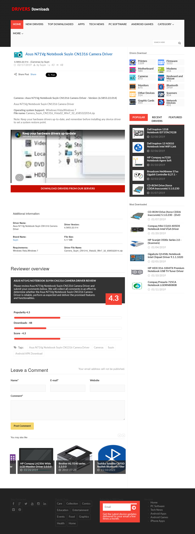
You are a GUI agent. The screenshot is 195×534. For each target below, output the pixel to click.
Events (61, 516)
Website (94, 380)
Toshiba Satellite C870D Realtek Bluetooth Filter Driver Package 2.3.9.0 (104, 466)
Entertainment (81, 510)
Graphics (84, 516)
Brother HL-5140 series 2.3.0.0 (65, 465)
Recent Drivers (157, 119)
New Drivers (34, 24)
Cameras (98, 347)
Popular (139, 117)
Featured (175, 117)
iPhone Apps (158, 521)
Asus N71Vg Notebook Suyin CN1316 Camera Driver (69, 54)
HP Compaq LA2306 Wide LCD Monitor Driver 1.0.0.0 (29, 465)
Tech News (96, 24)
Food (72, 516)
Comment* (17, 396)
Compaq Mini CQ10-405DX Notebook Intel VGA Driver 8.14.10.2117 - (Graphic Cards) (165, 229)
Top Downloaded (60, 24)
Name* (15, 380)
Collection (72, 503)
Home (17, 24)
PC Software (118, 24)
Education (62, 510)
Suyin (43, 65)
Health (60, 523)
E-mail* (54, 380)
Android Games (142, 24)
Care (59, 503)
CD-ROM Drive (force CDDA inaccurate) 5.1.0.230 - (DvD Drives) (163, 188)
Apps (81, 24)
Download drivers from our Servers (68, 188)
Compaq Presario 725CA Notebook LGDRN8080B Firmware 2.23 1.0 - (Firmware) (165, 285)
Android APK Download (29, 353)
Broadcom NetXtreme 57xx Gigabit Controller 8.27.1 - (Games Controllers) (162, 174)
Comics (86, 503)
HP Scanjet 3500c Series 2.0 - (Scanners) (164, 241)
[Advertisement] (128, 10)
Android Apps (158, 513)
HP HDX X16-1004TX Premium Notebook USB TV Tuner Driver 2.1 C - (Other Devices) (166, 271)
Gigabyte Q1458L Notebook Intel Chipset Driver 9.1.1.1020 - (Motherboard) (165, 257)
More (17, 33)
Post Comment (22, 426)
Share (33, 74)
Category (164, 24)
